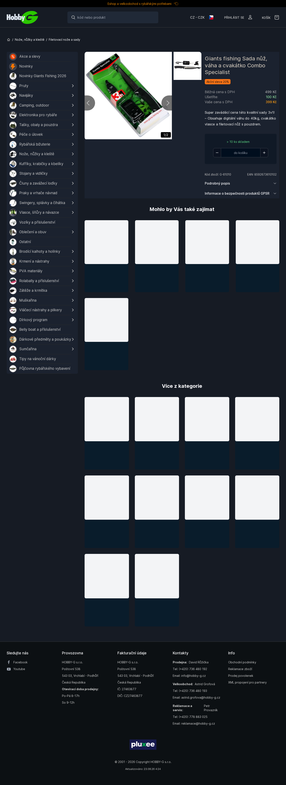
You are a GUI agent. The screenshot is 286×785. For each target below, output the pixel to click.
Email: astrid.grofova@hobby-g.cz (196, 697)
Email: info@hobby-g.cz (189, 675)
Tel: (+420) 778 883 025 (190, 717)
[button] (106, 256)
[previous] (90, 103)
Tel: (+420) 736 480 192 (190, 669)
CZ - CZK (197, 17)
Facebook (20, 662)
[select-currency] (211, 17)
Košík (266, 17)
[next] (166, 103)
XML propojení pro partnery (247, 682)
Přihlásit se (234, 17)
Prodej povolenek (240, 675)
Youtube (19, 669)
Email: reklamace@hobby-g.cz (194, 723)
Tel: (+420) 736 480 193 (190, 691)
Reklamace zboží (240, 669)
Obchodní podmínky (242, 662)
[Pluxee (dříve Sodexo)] (143, 744)
